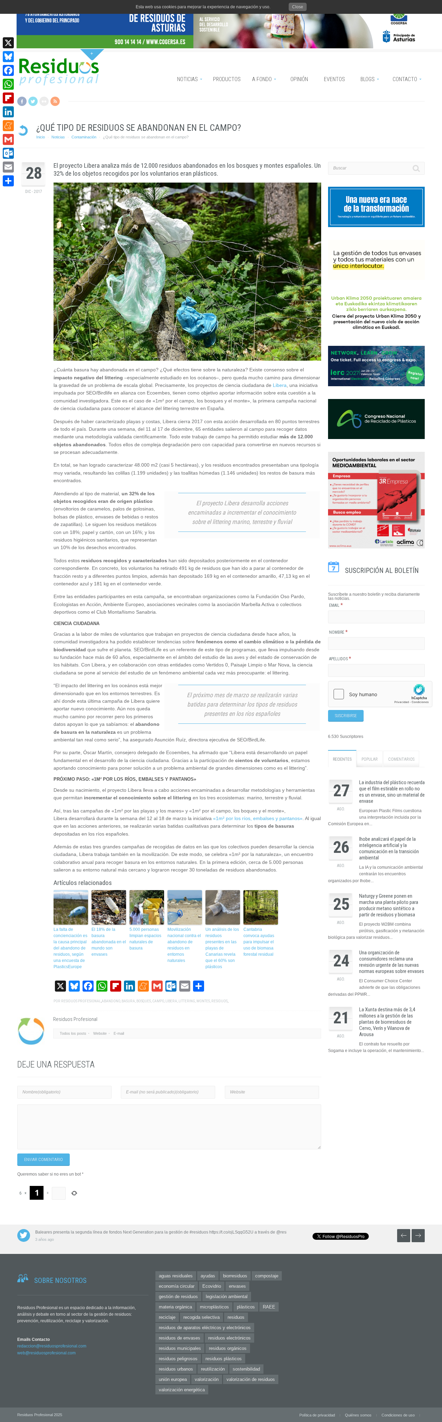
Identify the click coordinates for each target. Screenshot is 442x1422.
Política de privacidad (317, 1415)
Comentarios (401, 759)
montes (203, 1001)
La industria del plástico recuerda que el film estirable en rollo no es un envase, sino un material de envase (392, 791)
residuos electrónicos (229, 1338)
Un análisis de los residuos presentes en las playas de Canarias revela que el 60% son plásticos (222, 948)
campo (158, 1001)
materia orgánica (175, 1306)
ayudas (208, 1275)
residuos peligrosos (178, 1358)
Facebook (22, 101)
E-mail (119, 1033)
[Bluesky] (8, 57)
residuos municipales (180, 1348)
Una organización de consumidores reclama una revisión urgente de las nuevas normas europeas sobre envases (391, 961)
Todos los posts (73, 1033)
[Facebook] (8, 70)
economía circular (176, 1286)
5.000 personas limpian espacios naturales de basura (145, 939)
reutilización (213, 1369)
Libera (280, 385)
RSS (55, 101)
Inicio (40, 137)
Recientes (342, 759)
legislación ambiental (227, 1296)
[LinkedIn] (8, 112)
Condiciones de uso (398, 1415)
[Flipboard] (8, 98)
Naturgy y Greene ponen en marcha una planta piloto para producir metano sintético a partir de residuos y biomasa (388, 905)
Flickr (44, 101)
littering (187, 1001)
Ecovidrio (211, 1286)
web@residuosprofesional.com (46, 1353)
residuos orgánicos (228, 1348)
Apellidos (340, 658)
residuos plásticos (223, 1358)
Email (336, 605)
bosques (143, 1001)
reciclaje (167, 1317)
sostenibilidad (246, 1369)
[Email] (8, 167)
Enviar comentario (43, 1159)
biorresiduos (235, 1275)
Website (100, 1033)
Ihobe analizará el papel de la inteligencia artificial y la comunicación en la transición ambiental (389, 848)
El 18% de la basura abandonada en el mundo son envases (109, 942)
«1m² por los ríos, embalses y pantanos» (257, 818)
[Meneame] (8, 126)
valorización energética (182, 1389)
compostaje (266, 1275)
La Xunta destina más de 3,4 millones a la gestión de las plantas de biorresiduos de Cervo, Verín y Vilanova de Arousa (387, 1022)
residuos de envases (179, 1338)
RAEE (269, 1306)
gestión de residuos (178, 1296)
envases (237, 1286)
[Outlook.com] (8, 153)
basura (128, 1001)
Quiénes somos (358, 1415)
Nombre (338, 632)
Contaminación (83, 137)
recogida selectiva (201, 1317)
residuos (219, 1001)
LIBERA (171, 1001)
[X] (8, 43)
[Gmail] (8, 139)
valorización (207, 1379)
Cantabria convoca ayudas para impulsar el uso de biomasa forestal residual (258, 942)
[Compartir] (8, 181)
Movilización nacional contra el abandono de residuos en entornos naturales (184, 945)
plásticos (246, 1306)
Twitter (33, 101)
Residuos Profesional (81, 1001)
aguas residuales (176, 1275)
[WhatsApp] (8, 84)
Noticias (58, 137)
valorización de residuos (251, 1379)
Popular (370, 759)
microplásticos (214, 1306)
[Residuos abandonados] (187, 272)
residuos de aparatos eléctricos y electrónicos (205, 1327)
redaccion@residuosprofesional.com (51, 1346)
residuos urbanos (176, 1369)
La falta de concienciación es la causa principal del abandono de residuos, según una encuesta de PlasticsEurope (70, 948)
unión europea (173, 1379)
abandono (111, 1001)
